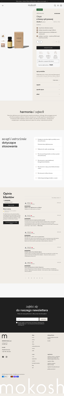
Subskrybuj (43, 319)
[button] (55, 6)
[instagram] (7, 357)
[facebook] (3, 357)
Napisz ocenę (11, 205)
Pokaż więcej (40, 225)
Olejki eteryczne (40, 13)
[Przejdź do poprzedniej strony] (26, 278)
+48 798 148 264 (6, 351)
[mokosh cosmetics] (32, 5)
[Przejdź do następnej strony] (42, 278)
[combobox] (56, 197)
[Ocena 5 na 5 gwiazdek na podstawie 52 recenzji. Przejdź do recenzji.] (57, 13)
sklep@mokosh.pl (6, 349)
